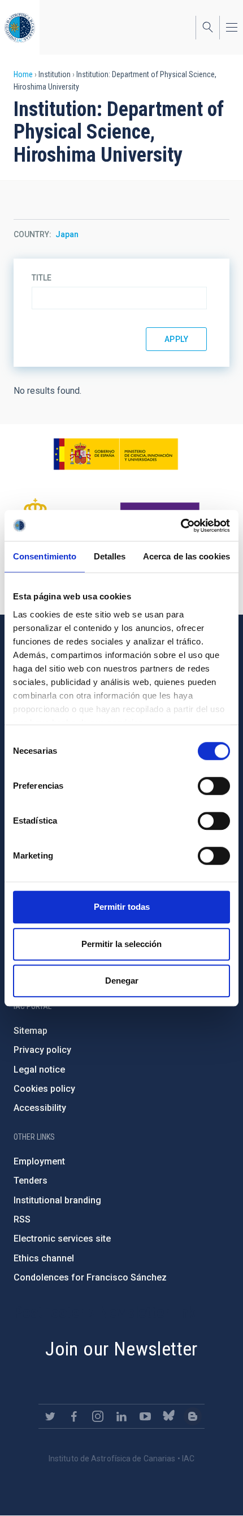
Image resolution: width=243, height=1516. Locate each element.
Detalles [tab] (110, 556)
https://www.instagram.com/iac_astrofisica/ (98, 1416)
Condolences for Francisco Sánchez (90, 1277)
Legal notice (39, 1069)
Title (41, 277)
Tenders (30, 1180)
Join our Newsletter (121, 1348)
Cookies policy (44, 1088)
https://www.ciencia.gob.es (116, 454)
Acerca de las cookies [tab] (186, 556)
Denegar (121, 980)
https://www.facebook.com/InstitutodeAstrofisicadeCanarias (74, 1416)
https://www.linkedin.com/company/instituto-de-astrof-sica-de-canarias (121, 1416)
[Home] (20, 27)
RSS (22, 1219)
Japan (67, 234)
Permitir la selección (121, 944)
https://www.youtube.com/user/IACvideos (145, 1416)
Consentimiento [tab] (44, 556)
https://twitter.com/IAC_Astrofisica (50, 1416)
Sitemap (30, 1030)
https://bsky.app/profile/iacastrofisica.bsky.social (169, 1416)
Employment (39, 1161)
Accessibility (40, 1107)
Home (23, 74)
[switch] (214, 786)
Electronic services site (62, 1238)
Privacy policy (42, 1049)
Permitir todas (122, 907)
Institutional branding (57, 1200)
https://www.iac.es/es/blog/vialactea (193, 1416)
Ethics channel (44, 1258)
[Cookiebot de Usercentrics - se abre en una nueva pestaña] (180, 525)
